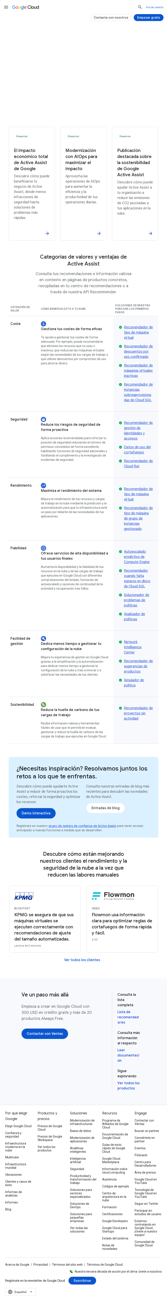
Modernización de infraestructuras (82, 1122)
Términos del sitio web (67, 1264)
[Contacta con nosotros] (111, 17)
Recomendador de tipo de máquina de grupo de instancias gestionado (138, 518)
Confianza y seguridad (13, 1134)
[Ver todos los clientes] (82, 960)
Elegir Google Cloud (18, 1126)
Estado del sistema (115, 1238)
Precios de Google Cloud (50, 1127)
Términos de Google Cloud (105, 1264)
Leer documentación (128, 1055)
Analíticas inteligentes (78, 1149)
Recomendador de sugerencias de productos (138, 666)
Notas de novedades (109, 1247)
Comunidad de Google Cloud (145, 1243)
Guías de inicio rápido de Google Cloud (113, 1148)
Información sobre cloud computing (114, 1170)
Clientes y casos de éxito (18, 1183)
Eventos (140, 1148)
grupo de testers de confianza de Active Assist (82, 826)
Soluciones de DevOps (79, 1205)
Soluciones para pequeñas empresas (81, 1217)
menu (6, 7)
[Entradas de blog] (105, 808)
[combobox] (20, 1292)
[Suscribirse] (82, 1280)
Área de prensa (145, 1172)
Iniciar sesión (155, 7)
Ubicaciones (13, 1174)
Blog (8, 1209)
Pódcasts (141, 1155)
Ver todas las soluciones (79, 1229)
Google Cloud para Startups (114, 1229)
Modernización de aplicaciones (82, 1139)
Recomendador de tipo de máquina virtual (138, 332)
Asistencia (109, 1179)
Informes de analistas (13, 1193)
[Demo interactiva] (36, 813)
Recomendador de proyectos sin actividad (138, 713)
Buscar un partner (147, 1131)
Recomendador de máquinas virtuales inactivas (138, 370)
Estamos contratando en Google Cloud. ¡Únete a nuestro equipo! (146, 1228)
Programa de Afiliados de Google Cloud (115, 1124)
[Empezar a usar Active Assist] (83, 101)
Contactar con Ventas (144, 1122)
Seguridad (77, 1169)
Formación (109, 1207)
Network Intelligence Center (133, 647)
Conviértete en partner (145, 1139)
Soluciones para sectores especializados (81, 1193)
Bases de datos (80, 1131)
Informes (11, 1202)
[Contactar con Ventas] (45, 1034)
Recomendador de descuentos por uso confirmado (138, 351)
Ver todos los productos (46, 1148)
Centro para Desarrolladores (145, 1163)
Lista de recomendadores (128, 1017)
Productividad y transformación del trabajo (83, 1179)
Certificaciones (112, 1214)
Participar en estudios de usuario (148, 1212)
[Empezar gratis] (149, 17)
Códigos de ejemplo (115, 1186)
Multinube (12, 1157)
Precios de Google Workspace (50, 1138)
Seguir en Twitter (146, 1203)
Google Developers (115, 1221)
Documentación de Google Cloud (115, 1136)
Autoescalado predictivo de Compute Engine (137, 556)
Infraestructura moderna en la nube (15, 1147)
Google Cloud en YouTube (146, 1181)
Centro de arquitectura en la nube (114, 1197)
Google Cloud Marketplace (111, 1160)
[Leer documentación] (83, 115)
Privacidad (40, 1264)
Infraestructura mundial (15, 1165)
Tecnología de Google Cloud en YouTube (146, 1193)
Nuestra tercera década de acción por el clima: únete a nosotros (118, 1271)
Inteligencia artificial (78, 1160)
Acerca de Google (17, 1264)
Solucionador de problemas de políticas (136, 600)
